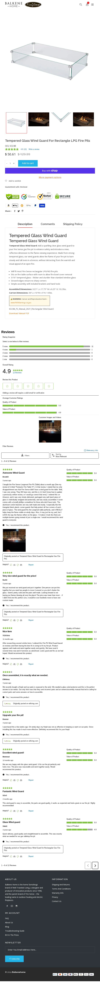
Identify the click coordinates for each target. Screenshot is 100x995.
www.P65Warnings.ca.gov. (21, 302)
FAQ (7, 918)
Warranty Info (58, 893)
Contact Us (56, 901)
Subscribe (15, 959)
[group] (16, 122)
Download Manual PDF (19, 313)
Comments (48, 224)
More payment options (50, 177)
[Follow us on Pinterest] (22, 211)
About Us (9, 922)
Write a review (34, 149)
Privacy (55, 897)
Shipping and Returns (61, 884)
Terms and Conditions (61, 889)
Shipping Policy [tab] (72, 224)
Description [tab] (25, 224)
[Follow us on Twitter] (19, 211)
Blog (7, 926)
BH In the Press (12, 935)
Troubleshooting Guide (14, 931)
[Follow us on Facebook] (15, 211)
